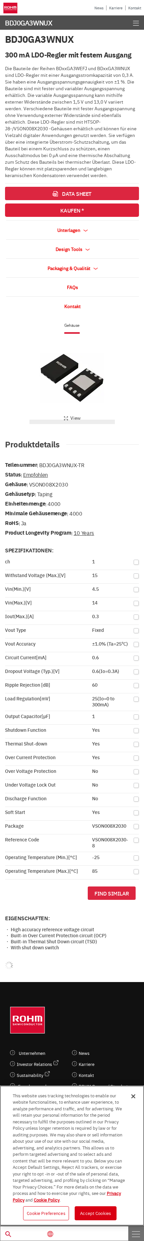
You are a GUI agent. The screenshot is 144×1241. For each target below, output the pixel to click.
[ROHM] (11, 8)
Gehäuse (72, 325)
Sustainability (30, 1075)
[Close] (133, 1096)
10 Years (84, 532)
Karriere (116, 7)
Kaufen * (72, 210)
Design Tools (69, 249)
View (75, 417)
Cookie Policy (47, 1200)
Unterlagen (69, 230)
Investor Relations (34, 1064)
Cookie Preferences (46, 1213)
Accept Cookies (95, 1213)
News (98, 7)
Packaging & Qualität (69, 268)
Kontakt (134, 7)
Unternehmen (32, 1053)
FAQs (72, 287)
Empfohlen (35, 474)
